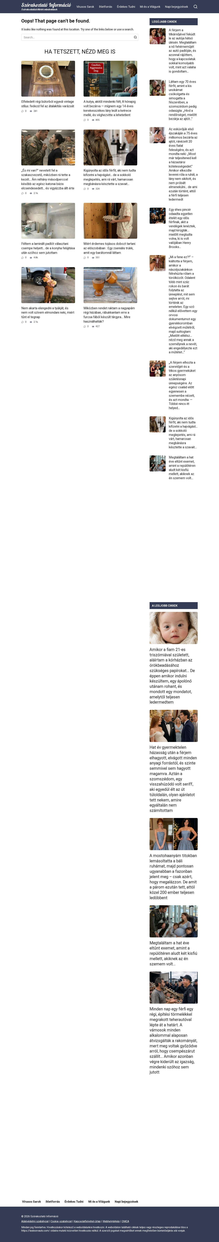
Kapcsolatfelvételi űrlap (87, 1221)
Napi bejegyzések (176, 6)
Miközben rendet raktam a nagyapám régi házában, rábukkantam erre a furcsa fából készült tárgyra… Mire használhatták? (109, 314)
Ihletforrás (105, 6)
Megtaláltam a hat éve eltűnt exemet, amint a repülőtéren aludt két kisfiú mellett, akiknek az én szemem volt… (182, 468)
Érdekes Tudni (126, 6)
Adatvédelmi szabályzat (35, 1221)
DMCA (125, 1221)
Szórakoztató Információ (46, 5)
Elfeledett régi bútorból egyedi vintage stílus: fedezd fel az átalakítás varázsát (47, 104)
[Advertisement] (174, 544)
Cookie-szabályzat (61, 1221)
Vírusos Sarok (85, 6)
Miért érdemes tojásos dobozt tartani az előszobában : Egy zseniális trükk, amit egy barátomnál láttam (109, 248)
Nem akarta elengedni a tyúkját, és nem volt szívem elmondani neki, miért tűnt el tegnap (47, 312)
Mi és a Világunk (150, 6)
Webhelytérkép (111, 1221)
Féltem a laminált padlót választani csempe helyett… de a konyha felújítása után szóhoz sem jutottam (48, 248)
